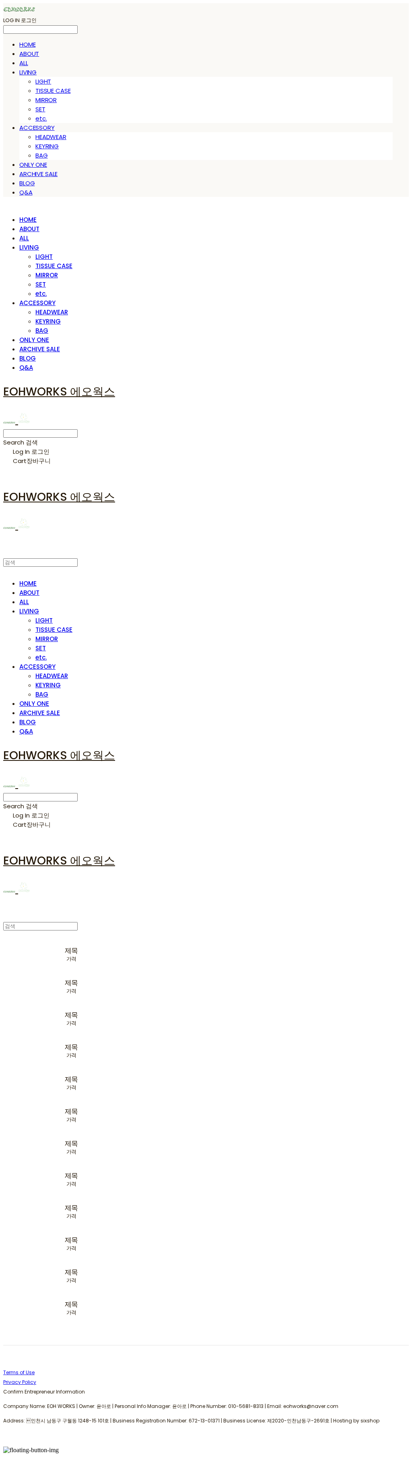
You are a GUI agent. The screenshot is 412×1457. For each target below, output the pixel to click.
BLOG (27, 183)
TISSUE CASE (52, 90)
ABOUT (29, 53)
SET (40, 109)
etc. (41, 118)
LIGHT (43, 81)
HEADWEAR (50, 137)
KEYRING (47, 146)
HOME (27, 44)
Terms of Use (19, 1372)
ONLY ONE (33, 164)
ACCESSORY (37, 127)
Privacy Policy (19, 1382)
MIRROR (46, 100)
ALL (23, 63)
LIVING (28, 72)
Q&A (26, 192)
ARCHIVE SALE (38, 174)
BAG (41, 155)
